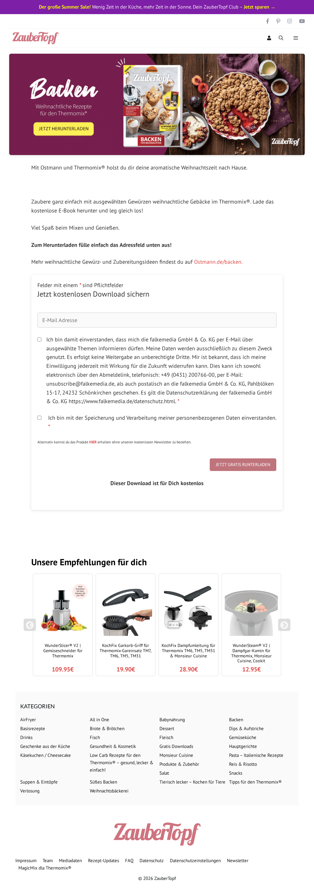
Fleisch (166, 737)
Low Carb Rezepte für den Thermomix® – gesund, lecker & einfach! (121, 762)
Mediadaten (70, 860)
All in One (99, 719)
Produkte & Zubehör (179, 764)
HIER (93, 442)
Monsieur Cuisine (176, 755)
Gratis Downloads (176, 746)
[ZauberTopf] (37, 38)
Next (285, 628)
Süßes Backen (103, 782)
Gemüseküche (242, 737)
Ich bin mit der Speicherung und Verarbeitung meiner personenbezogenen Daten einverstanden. (162, 422)
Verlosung (30, 791)
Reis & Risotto (243, 764)
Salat (164, 773)
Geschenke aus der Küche (45, 746)
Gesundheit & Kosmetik (113, 746)
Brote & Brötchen (107, 728)
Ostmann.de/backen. (218, 261)
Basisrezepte (32, 728)
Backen (236, 719)
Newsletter (237, 860)
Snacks (235, 773)
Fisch (95, 737)
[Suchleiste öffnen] (281, 38)
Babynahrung (172, 719)
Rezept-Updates (103, 860)
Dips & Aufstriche (246, 728)
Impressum (25, 860)
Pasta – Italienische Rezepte (256, 755)
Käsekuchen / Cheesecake (45, 755)
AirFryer (28, 719)
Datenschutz (152, 860)
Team (48, 860)
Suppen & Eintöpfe (39, 782)
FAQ (129, 860)
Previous (30, 628)
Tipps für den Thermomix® (255, 782)
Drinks (26, 737)
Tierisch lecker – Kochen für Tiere (192, 782)
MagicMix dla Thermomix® (44, 868)
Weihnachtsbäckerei (109, 791)
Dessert (166, 728)
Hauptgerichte (243, 746)
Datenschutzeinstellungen (195, 860)
